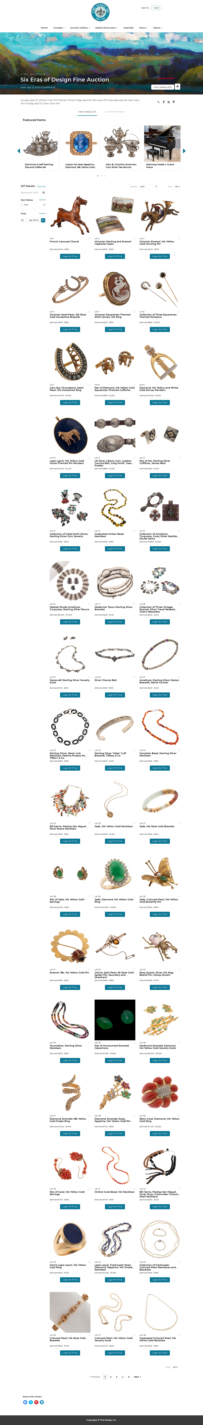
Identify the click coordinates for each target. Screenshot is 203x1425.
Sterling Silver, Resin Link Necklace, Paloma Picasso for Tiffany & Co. (67, 755)
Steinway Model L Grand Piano (160, 165)
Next (136, 1377)
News (142, 28)
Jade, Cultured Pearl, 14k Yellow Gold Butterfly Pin (158, 900)
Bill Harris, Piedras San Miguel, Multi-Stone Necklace (68, 827)
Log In (156, 8)
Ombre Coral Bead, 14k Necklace (114, 1192)
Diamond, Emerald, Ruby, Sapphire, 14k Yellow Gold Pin (113, 1120)
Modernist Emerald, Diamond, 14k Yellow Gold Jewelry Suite (157, 1047)
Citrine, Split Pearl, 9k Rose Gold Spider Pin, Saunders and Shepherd (114, 975)
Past (35, 205)
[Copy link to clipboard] (158, 102)
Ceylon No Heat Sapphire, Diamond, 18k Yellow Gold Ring (80, 166)
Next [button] (184, 151)
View (170, 187)
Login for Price (70, 256)
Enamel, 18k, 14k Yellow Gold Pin (69, 972)
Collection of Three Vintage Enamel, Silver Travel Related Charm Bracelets (157, 609)
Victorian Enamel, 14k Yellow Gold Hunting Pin (156, 242)
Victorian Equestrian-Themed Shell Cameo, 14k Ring (112, 316)
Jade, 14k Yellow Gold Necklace (114, 826)
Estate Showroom (105, 28)
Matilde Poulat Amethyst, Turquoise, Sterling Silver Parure (69, 608)
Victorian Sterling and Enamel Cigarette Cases (113, 242)
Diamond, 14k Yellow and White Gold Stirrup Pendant (158, 389)
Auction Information (115, 112)
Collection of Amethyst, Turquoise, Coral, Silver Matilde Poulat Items (158, 536)
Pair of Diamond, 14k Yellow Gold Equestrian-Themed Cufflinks (115, 389)
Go (43, 220)
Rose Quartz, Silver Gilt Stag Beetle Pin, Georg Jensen (156, 973)
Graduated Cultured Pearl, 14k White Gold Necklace (157, 1339)
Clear (41, 200)
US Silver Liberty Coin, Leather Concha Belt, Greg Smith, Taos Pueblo (113, 463)
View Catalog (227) (163, 87)
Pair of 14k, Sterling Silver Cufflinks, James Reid (154, 462)
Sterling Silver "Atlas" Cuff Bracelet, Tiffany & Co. (110, 754)
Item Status (27, 200)
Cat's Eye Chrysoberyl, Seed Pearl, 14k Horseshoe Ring (66, 389)
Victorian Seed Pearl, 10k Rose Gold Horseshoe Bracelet (68, 316)
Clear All (41, 186)
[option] (41, 148)
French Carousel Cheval (64, 241)
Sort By (133, 187)
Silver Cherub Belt (106, 680)
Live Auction (33, 74)
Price (23, 214)
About (157, 28)
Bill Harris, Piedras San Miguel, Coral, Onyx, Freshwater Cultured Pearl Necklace (159, 1194)
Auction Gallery (79, 28)
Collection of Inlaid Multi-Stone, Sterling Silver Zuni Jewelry (69, 535)
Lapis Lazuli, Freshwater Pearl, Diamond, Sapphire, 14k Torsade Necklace (114, 1267)
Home (44, 28)
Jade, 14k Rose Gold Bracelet (156, 826)
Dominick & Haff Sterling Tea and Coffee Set (39, 165)
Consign (58, 28)
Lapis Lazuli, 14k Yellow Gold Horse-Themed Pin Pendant (67, 462)
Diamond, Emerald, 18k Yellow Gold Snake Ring (68, 1120)
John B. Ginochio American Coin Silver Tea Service (121, 165)
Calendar (128, 28)
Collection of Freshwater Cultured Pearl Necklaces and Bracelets (157, 1267)
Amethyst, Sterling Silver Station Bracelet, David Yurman (159, 681)
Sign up (145, 8)
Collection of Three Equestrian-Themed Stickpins (158, 316)
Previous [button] (19, 151)
